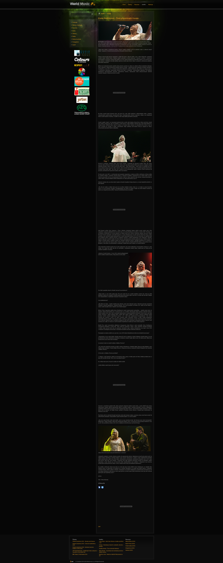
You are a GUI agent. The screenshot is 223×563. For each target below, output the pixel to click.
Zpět (99, 526)
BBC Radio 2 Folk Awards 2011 (80, 554)
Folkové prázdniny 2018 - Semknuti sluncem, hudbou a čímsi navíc (83, 548)
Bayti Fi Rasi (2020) (130, 543)
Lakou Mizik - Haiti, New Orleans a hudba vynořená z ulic (111, 542)
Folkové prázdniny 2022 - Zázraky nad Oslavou (84, 541)
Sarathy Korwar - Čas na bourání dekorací (109, 548)
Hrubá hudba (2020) (130, 545)
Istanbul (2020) (129, 550)
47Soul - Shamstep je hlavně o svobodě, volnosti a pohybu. (111, 545)
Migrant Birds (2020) (130, 541)
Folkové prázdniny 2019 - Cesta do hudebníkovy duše (84, 544)
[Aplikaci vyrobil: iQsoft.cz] (71, 561)
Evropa (109, 13)
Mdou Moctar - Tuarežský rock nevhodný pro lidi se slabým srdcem (111, 551)
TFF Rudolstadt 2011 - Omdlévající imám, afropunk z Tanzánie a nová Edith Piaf (85, 551)
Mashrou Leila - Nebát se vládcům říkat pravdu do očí (111, 555)
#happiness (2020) (130, 548)
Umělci (103, 13)
